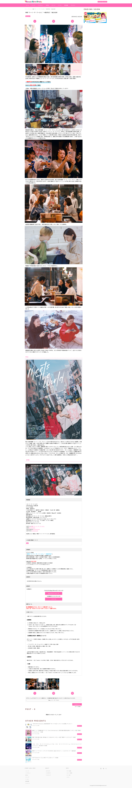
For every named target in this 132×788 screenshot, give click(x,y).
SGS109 (48, 770)
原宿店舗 (66, 5)
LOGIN (104, 1)
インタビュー (40, 5)
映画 (27, 543)
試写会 (47, 5)
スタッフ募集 (69, 772)
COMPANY (48, 772)
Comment (77, 704)
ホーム (27, 5)
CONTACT (48, 775)
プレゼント (73, 5)
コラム (68, 777)
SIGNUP (100, 1)
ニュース (33, 5)
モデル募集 (69, 770)
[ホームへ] (33, 1)
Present (28, 16)
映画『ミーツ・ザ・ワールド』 (38, 526)
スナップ (53, 5)
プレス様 (68, 775)
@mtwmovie (32, 527)
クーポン (60, 5)
